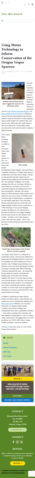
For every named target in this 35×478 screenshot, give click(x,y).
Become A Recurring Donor (17, 400)
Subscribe (17, 396)
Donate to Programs (10, 347)
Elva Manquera (10, 71)
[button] (29, 4)
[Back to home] (5, 4)
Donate (5, 343)
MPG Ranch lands (7, 303)
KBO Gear (6, 352)
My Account (7, 356)
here (6, 327)
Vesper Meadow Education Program (18, 111)
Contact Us (17, 430)
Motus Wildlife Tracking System (11, 114)
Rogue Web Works (19, 473)
